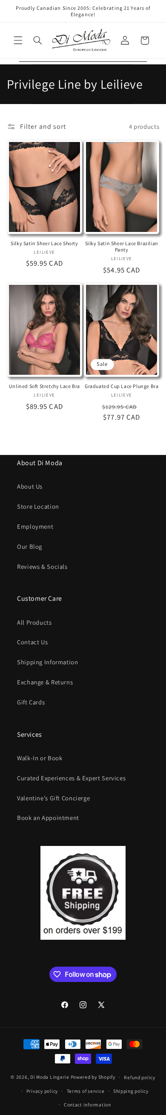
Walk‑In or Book (39, 758)
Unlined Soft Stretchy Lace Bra (44, 386)
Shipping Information (47, 662)
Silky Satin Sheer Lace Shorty (44, 243)
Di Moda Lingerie (49, 1077)
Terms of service (86, 1091)
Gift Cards (31, 702)
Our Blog (29, 546)
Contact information (87, 1104)
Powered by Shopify (93, 1077)
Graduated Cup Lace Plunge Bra (121, 386)
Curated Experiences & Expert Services (71, 778)
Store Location (38, 506)
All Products (34, 622)
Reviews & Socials (42, 566)
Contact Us (32, 642)
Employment (35, 526)
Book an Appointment (48, 818)
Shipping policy (131, 1091)
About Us (30, 486)
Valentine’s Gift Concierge (53, 798)
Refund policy (139, 1077)
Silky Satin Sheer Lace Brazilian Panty (121, 246)
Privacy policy (42, 1091)
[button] (18, 40)
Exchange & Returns (45, 682)
